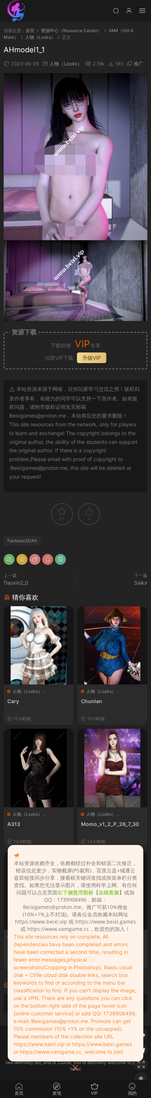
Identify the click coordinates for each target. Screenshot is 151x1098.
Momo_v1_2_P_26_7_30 (110, 824)
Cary (13, 701)
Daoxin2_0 (16, 583)
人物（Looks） (65, 64)
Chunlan (91, 701)
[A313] (39, 768)
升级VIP (91, 358)
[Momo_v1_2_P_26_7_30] (112, 768)
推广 (138, 64)
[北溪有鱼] (16, 11)
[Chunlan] (112, 645)
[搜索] (116, 10)
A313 (13, 824)
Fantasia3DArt (22, 540)
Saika (140, 583)
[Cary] (39, 645)
